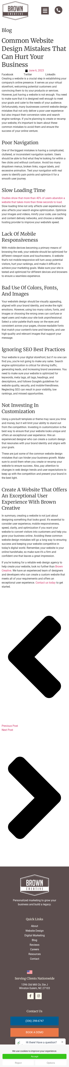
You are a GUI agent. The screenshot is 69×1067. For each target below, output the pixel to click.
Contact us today (46, 582)
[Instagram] (38, 996)
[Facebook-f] (30, 996)
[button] (45, 10)
